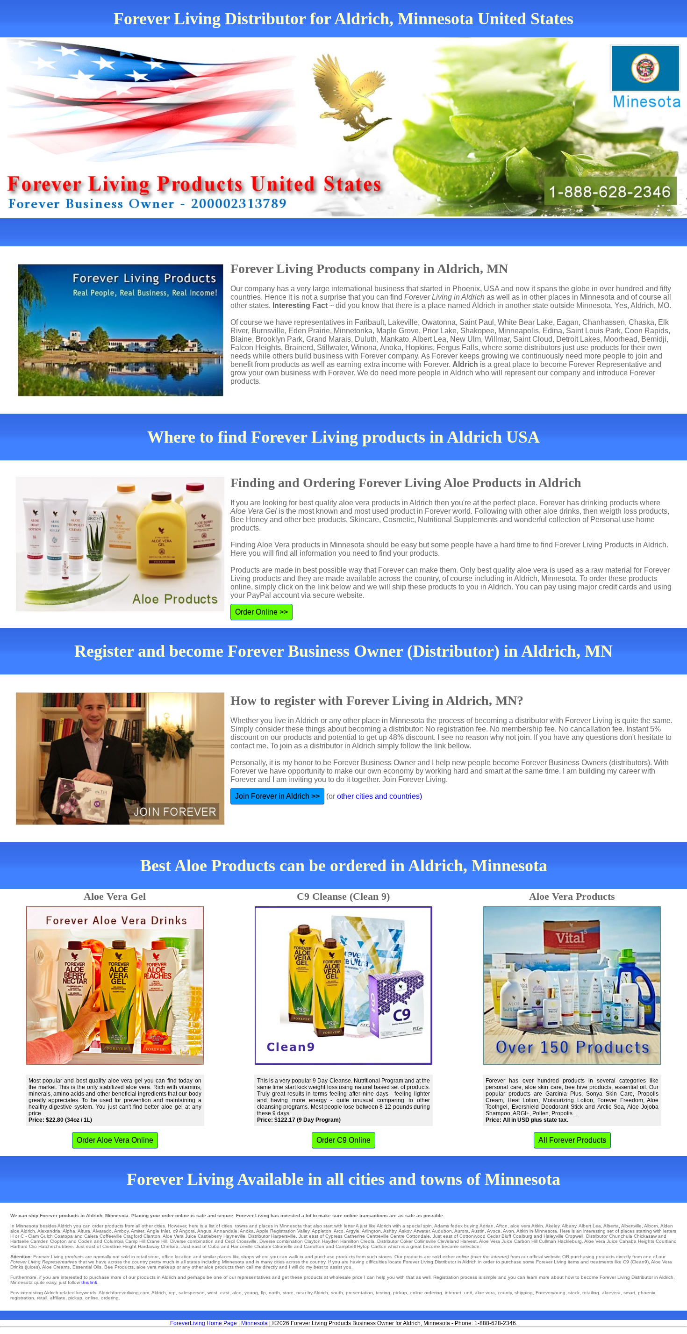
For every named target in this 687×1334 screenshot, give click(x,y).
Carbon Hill (525, 1241)
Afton (502, 1225)
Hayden (330, 1241)
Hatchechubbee (55, 1246)
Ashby (389, 1231)
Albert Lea (590, 1225)
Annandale (225, 1231)
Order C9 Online (343, 1140)
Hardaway (148, 1246)
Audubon (442, 1231)
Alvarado (102, 1231)
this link (89, 1282)
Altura (84, 1231)
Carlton (378, 1246)
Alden (666, 1225)
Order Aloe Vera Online (115, 1140)
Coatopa (63, 1236)
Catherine (354, 1236)
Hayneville (234, 1236)
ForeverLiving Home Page (203, 1323)
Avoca (494, 1231)
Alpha (69, 1231)
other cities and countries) (379, 796)
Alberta (611, 1225)
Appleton (321, 1231)
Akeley (552, 1225)
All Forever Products (572, 1140)
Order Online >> (261, 612)
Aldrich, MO (649, 305)
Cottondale (418, 1236)
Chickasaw (645, 1236)
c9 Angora (184, 1231)
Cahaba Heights (636, 1241)
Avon (508, 1231)
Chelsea (170, 1246)
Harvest (468, 1241)
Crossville (246, 1241)
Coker (406, 1241)
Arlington (371, 1231)
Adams (441, 1225)
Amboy (121, 1231)
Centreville (377, 1236)
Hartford (19, 1246)
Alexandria (48, 1231)
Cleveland (448, 1241)
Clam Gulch (40, 1236)
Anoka (247, 1231)
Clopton (58, 1241)
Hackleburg (570, 1241)
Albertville (631, 1225)
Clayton (312, 1241)
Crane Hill (157, 1241)
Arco (339, 1231)
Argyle (352, 1231)
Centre (397, 1236)
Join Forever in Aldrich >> (277, 796)
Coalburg (522, 1236)
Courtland (666, 1241)
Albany (569, 1225)
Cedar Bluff (499, 1236)
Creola (367, 1241)
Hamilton (349, 1241)
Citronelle (282, 1246)
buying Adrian (479, 1225)
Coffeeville (111, 1236)
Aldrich (28, 1231)
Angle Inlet (158, 1231)
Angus (204, 1231)
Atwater (421, 1231)
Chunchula (620, 1236)
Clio (33, 1246)
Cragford (132, 1236)
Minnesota (254, 1323)
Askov (405, 1231)
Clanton (151, 1236)
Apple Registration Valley (282, 1231)
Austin (478, 1231)
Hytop (363, 1246)
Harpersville (283, 1236)
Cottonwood (472, 1236)
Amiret (137, 1231)
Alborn (651, 1225)
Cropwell (574, 1236)
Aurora (461, 1231)
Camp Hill (135, 1241)
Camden (39, 1241)
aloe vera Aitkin (526, 1225)
